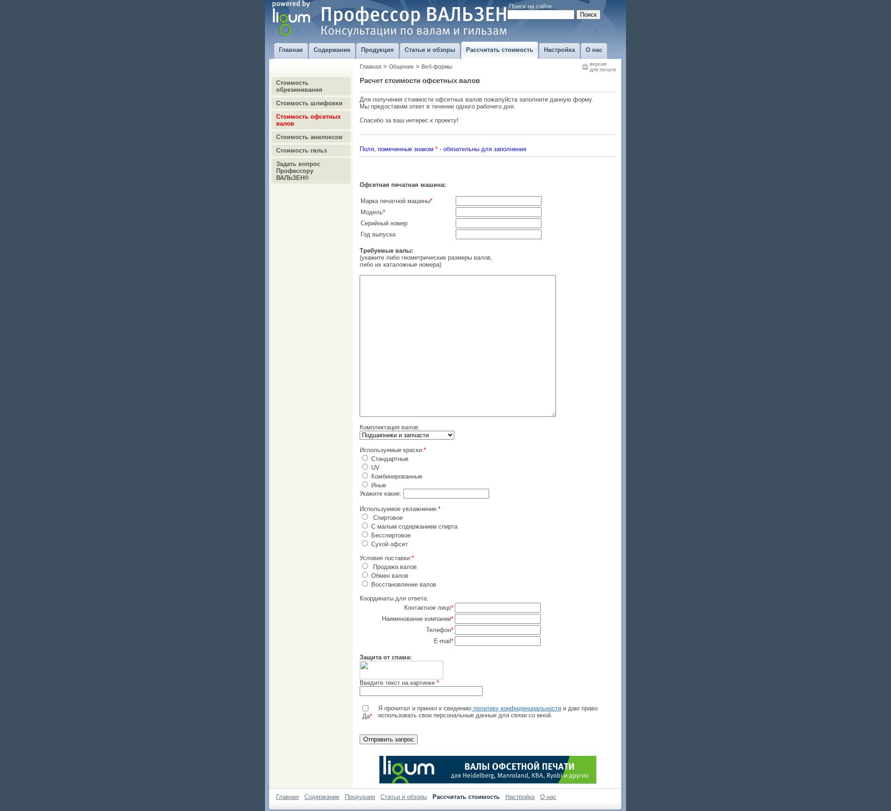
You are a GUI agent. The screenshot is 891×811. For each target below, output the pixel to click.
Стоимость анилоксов (309, 137)
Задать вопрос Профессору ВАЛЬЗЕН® (298, 170)
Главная (370, 67)
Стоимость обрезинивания (299, 86)
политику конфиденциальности (516, 708)
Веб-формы (436, 67)
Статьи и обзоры (404, 796)
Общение (401, 67)
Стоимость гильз (301, 150)
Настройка (520, 796)
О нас (548, 796)
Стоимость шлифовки (309, 103)
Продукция (360, 796)
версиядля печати (603, 66)
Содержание (321, 796)
